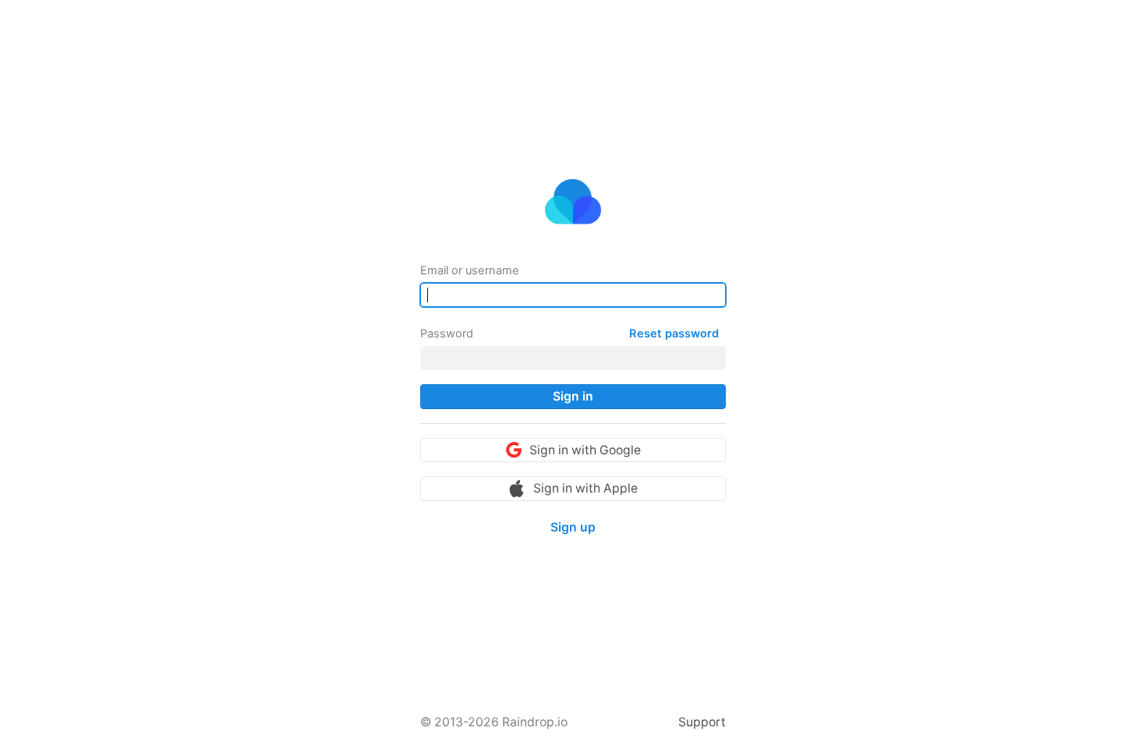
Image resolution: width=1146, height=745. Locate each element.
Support (702, 722)
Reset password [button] (674, 334)
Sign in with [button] (585, 450)
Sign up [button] (573, 527)
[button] (573, 396)
